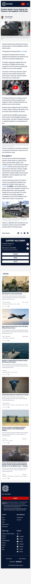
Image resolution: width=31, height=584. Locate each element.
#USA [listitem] (3, 549)
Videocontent (5, 526)
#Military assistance (11, 476)
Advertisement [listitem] (20, 517)
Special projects (5, 524)
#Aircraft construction (6, 403)
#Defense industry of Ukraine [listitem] (8, 533)
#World (16, 372)
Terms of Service (22, 558)
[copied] (27, 244)
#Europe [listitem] (4, 542)
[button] (27, 4)
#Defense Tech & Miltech (6, 302)
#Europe (12, 372)
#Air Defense (4, 370)
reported (22, 51)
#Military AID (4, 476)
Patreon (15, 254)
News (3, 517)
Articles (3, 519)
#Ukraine (26, 302)
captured (4, 166)
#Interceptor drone (25, 336)
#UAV (23, 302)
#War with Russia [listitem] (5, 540)
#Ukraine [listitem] (4, 536)
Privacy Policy (9, 558)
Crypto (15, 261)
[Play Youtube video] (15, 87)
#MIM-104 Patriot (17, 476)
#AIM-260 (4, 474)
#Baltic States (24, 438)
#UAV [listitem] (3, 547)
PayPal (15, 258)
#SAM (22, 476)
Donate (16, 498)
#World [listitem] (3, 538)
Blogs (3, 522)
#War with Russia (12, 338)
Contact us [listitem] (19, 519)
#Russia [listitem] (3, 545)
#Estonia (4, 440)
